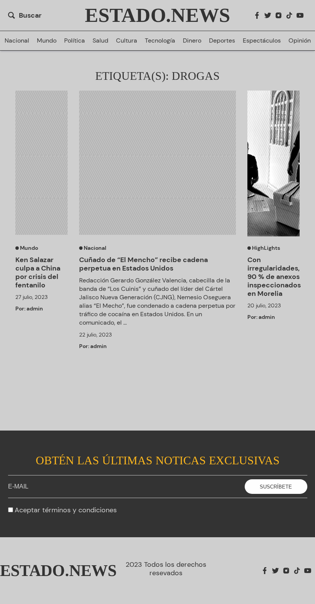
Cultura (126, 41)
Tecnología (160, 41)
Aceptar (66, 510)
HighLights (265, 247)
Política (74, 41)
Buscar (30, 15)
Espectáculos (262, 41)
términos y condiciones (79, 510)
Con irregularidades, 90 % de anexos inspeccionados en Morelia (273, 277)
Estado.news (157, 15)
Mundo (46, 41)
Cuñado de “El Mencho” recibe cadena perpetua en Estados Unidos (143, 264)
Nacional (17, 41)
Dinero (192, 41)
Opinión (299, 41)
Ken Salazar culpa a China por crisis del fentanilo (37, 272)
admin (35, 308)
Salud (100, 41)
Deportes (222, 41)
